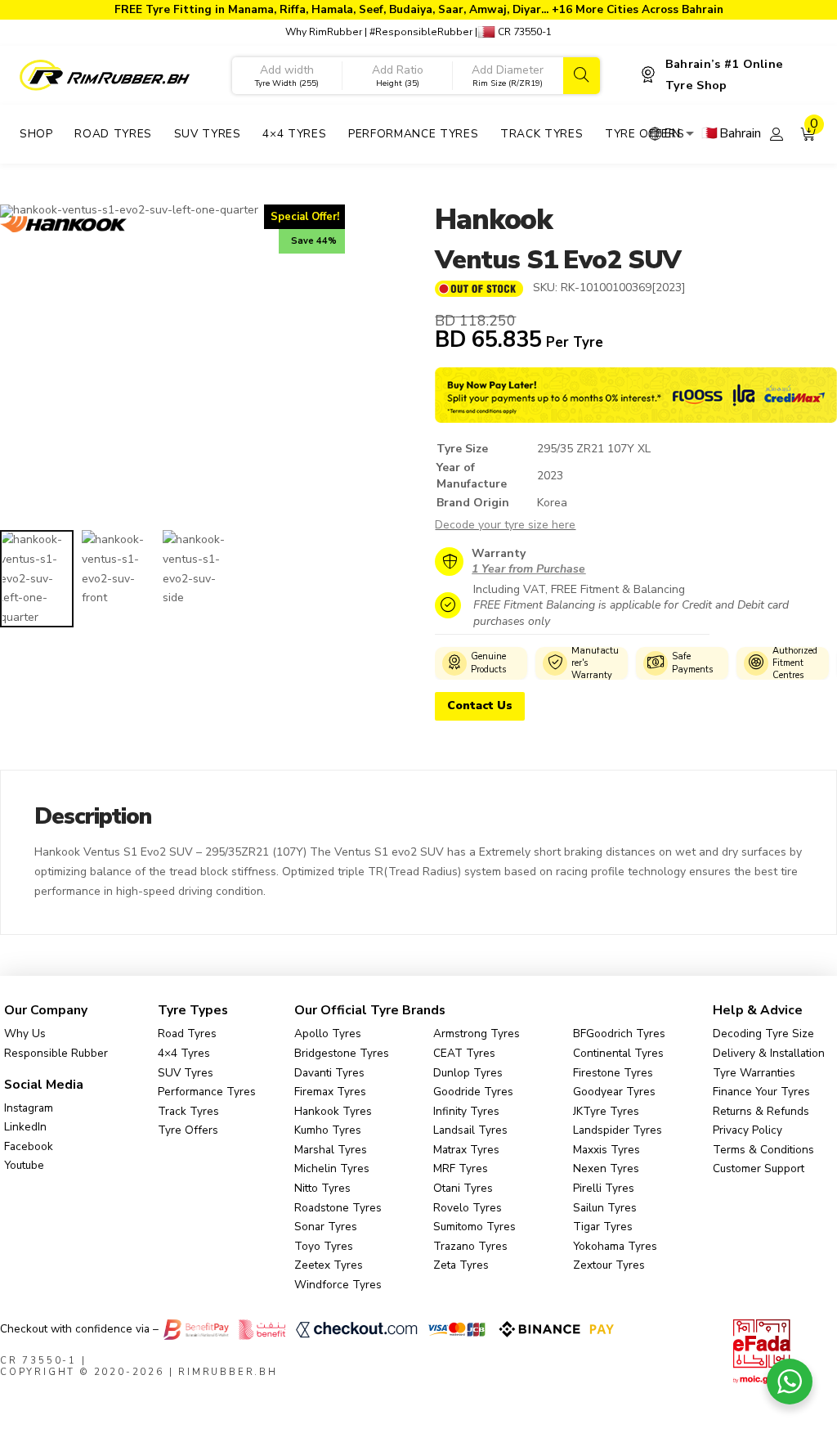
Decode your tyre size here (505, 525)
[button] (808, 134)
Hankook (493, 219)
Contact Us (479, 705)
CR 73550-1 (523, 31)
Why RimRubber (323, 31)
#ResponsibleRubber (420, 31)
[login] (776, 134)
